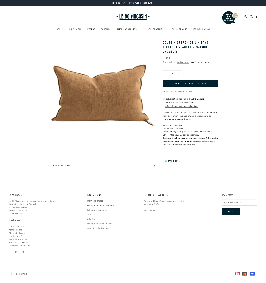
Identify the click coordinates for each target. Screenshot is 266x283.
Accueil (60, 29)
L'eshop (91, 29)
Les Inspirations (202, 29)
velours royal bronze (185, 144)
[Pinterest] (23, 251)
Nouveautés (75, 29)
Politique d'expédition (97, 210)
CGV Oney (91, 219)
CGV (89, 214)
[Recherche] (251, 16)
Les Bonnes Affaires (154, 29)
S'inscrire (231, 211)
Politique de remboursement (100, 205)
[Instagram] (16, 251)
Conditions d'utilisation (98, 228)
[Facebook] (10, 251)
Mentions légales (95, 200)
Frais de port (183, 62)
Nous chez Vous (179, 29)
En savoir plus (172, 161)
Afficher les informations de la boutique (181, 106)
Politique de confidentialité (99, 223)
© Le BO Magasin (19, 274)
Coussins (106, 29)
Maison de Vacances (127, 29)
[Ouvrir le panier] (257, 16)
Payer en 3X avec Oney (60, 165)
